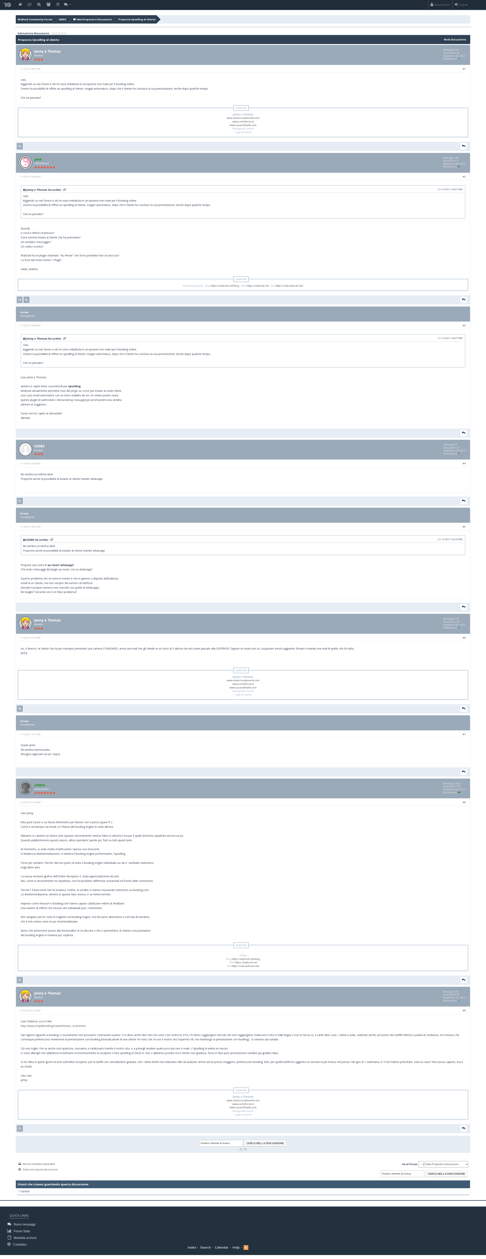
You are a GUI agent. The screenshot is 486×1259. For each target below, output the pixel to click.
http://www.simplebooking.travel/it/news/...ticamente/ (53, 1026)
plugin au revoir (80, 391)
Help (236, 1247)
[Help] (58, 4)
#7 (463, 734)
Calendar (221, 1247)
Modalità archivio (25, 1237)
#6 (463, 637)
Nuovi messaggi (24, 1224)
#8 (463, 802)
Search (205, 1247)
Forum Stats (21, 1231)
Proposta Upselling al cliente (136, 19)
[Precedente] (241, 1149)
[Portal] (29, 4)
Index (192, 1247)
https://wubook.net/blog (225, 285)
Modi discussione (455, 39)
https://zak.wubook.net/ (289, 285)
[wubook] (7, 4)
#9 (463, 1010)
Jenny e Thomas (47, 51)
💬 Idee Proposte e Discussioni (92, 19)
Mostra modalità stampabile (39, 1164)
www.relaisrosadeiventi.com (243, 118)
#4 (463, 463)
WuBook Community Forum (35, 19)
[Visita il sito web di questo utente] (19, 300)
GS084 (39, 446)
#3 (463, 325)
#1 (463, 68)
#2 (463, 176)
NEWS (62, 19)
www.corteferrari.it (243, 121)
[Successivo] (245, 1149)
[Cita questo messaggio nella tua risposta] (464, 146)
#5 (463, 526)
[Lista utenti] (48, 4)
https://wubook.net (258, 285)
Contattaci (19, 1244)
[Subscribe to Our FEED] (246, 1247)
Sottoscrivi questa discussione (40, 1169)
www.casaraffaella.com (243, 125)
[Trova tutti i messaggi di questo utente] (20, 146)
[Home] (20, 4)
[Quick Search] (39, 4)
